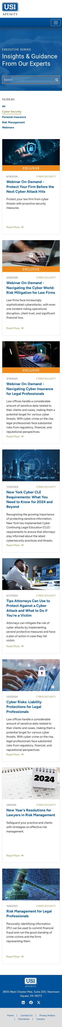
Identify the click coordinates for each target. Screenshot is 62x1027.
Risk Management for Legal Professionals (29, 914)
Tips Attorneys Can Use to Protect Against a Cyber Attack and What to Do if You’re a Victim (28, 608)
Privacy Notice (47, 1015)
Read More (13, 227)
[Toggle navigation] (56, 22)
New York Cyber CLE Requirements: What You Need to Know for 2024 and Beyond (29, 500)
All (3, 106)
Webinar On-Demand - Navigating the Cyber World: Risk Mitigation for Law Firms (30, 288)
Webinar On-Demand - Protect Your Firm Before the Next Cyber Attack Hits (30, 187)
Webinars (8, 127)
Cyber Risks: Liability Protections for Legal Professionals (24, 707)
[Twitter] (39, 1003)
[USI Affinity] (31, 982)
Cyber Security (11, 111)
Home (10, 1015)
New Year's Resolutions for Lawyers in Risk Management (30, 813)
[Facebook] (31, 1003)
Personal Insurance (14, 117)
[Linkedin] (23, 1003)
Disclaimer (24, 1019)
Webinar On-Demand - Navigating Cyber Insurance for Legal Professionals (29, 389)
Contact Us (26, 1015)
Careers (40, 1019)
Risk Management (13, 122)
